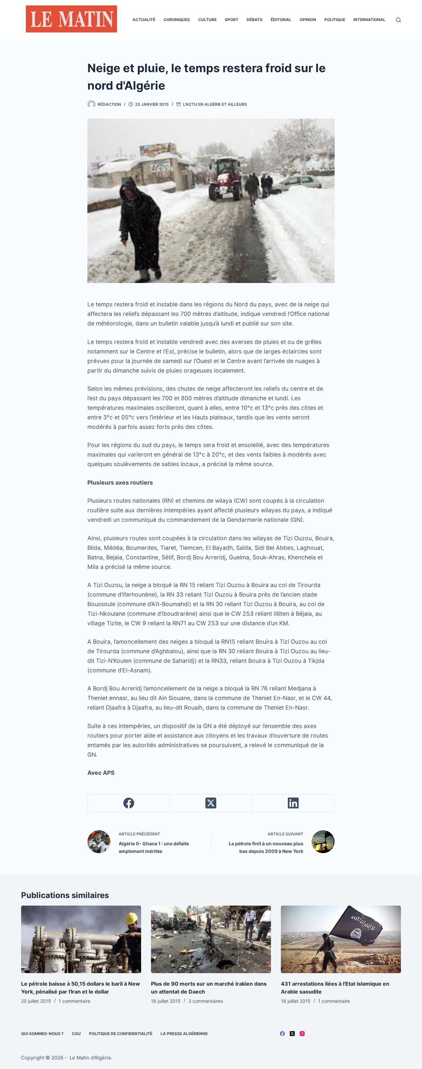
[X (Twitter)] (211, 803)
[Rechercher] (398, 19)
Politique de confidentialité (120, 1033)
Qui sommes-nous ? (42, 1033)
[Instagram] (302, 1033)
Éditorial (281, 19)
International (369, 19)
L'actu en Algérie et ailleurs (215, 104)
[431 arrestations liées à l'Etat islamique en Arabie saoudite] (341, 939)
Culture (207, 19)
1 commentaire (74, 1001)
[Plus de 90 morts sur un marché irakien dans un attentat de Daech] (211, 939)
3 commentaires (205, 1001)
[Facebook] (129, 803)
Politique (334, 19)
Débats (254, 19)
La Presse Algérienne (184, 1033)
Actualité (144, 19)
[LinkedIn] (293, 803)
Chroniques (177, 19)
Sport (231, 19)
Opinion (308, 19)
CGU (76, 1033)
